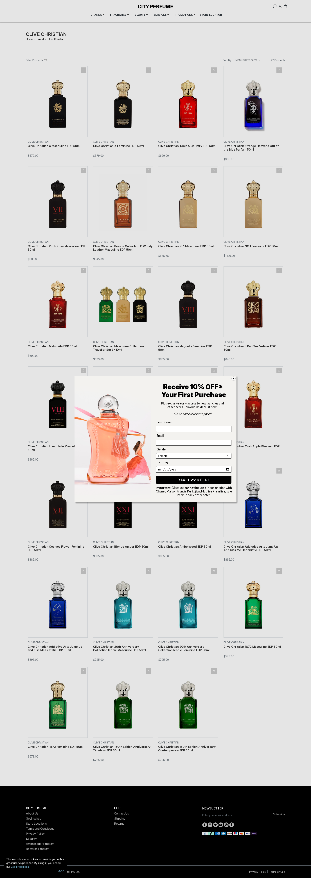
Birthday (162, 462)
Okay (60, 870)
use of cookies (20, 866)
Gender (162, 449)
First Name (164, 422)
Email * (161, 436)
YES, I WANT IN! (193, 479)
